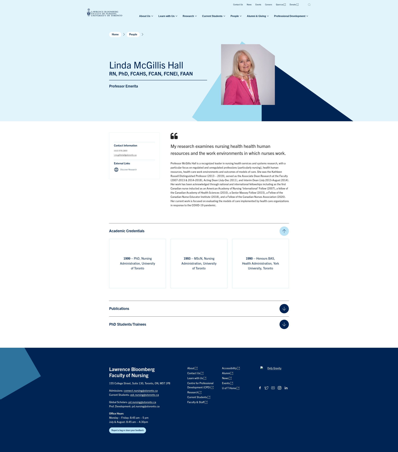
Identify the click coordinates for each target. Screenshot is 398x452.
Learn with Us (166, 16)
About (190, 368)
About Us (144, 16)
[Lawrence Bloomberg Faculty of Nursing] (104, 13)
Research (188, 16)
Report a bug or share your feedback (127, 430)
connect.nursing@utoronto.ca (141, 390)
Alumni (226, 373)
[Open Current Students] (224, 16)
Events (258, 5)
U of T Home (229, 388)
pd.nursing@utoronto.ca (142, 402)
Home (115, 34)
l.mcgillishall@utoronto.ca (125, 155)
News (249, 5)
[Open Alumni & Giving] (267, 16)
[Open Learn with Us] (176, 16)
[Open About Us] (151, 16)
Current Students (212, 16)
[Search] (309, 4)
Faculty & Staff (195, 402)
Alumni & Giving (256, 16)
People (235, 16)
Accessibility (229, 368)
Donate (293, 5)
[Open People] (240, 16)
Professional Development (289, 16)
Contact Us (238, 5)
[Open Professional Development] (306, 16)
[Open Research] (195, 16)
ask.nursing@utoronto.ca (144, 395)
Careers (268, 5)
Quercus (279, 5)
